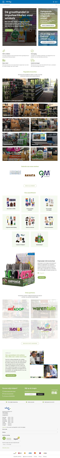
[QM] (44, 174)
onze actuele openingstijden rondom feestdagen (13, 427)
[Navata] (30, 175)
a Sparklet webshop (17, 456)
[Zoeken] (56, 5)
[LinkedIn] (53, 393)
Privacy (40, 456)
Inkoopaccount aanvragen (23, 30)
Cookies (35, 456)
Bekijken (41, 277)
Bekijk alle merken (30, 185)
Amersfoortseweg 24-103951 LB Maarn (7, 412)
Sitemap (45, 456)
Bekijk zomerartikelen (48, 25)
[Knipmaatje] (15, 172)
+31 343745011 (5, 413)
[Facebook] (56, 393)
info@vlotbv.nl (5, 415)
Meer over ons (11, 375)
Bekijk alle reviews (5, 447)
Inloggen (9, 30)
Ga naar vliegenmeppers (48, 42)
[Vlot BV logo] (9, 1)
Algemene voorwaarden (27, 456)
